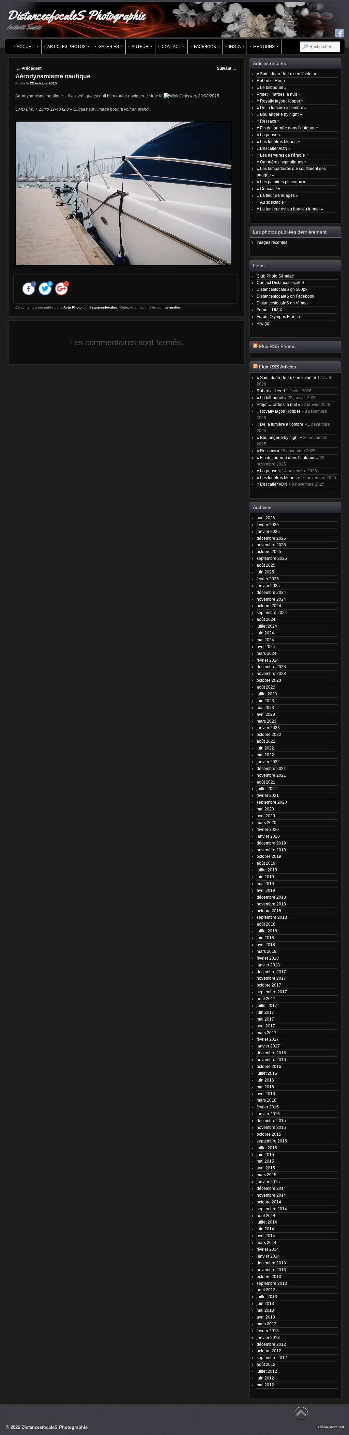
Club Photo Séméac (275, 276)
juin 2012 (265, 1378)
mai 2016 (265, 1087)
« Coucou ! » (268, 188)
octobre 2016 (269, 1066)
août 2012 (266, 1364)
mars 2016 (266, 1100)
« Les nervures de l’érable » (282, 155)
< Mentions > (264, 47)
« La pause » (269, 134)
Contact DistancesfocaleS (280, 282)
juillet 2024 (267, 626)
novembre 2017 (271, 978)
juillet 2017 (267, 1005)
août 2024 (266, 619)
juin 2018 (265, 937)
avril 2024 (266, 646)
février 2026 (268, 524)
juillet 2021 (267, 788)
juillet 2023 (267, 694)
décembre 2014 (271, 1188)
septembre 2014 (272, 1209)
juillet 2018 (267, 931)
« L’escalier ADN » (274, 148)
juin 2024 (265, 633)
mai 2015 (265, 1161)
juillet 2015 (267, 1148)
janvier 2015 (268, 1181)
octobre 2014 (269, 1202)
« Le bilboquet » (272, 87)
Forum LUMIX (269, 310)
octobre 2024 (269, 605)
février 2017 (268, 1039)
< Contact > (171, 47)
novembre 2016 (271, 1059)
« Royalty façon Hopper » (280, 101)
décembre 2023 (271, 666)
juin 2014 (265, 1229)
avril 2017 (266, 1026)
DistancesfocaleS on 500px (282, 289)
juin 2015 (265, 1154)
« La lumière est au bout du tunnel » (290, 209)
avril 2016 (266, 1093)
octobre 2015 (269, 1134)
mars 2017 (266, 1032)
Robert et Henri (271, 80)
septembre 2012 (272, 1357)
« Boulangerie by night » (279, 114)
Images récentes (272, 242)
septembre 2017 (272, 992)
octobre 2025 (269, 551)
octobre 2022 (269, 734)
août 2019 (266, 863)
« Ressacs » (268, 121)
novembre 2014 (271, 1195)
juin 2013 (265, 1303)
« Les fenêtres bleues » (278, 141)
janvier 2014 (268, 1256)
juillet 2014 (267, 1222)
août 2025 (266, 565)
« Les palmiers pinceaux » (281, 181)
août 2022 (266, 741)
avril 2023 (266, 714)
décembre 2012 (271, 1344)
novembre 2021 (271, 775)
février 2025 (268, 579)
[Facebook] (339, 33)
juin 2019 (265, 876)
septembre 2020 (272, 802)
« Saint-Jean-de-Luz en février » (286, 74)
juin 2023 (265, 700)
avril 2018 (266, 944)
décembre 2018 (271, 897)
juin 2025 (265, 572)
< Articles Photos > (66, 47)
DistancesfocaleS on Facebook (285, 296)
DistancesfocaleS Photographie (76, 15)
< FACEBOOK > (205, 47)
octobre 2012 (269, 1351)
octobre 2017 (269, 985)
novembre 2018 (271, 904)
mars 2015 (266, 1174)
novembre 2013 (271, 1269)
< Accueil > (26, 47)
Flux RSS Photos (277, 346)
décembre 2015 (271, 1120)
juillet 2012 (267, 1371)
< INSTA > (235, 47)
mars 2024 (266, 653)
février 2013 (268, 1330)
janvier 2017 (268, 1046)
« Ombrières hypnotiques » (282, 162)
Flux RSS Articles (277, 366)
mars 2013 (266, 1324)
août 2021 (266, 782)
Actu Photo (72, 307)
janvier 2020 (268, 836)
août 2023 (266, 687)
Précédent (29, 68)
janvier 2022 (268, 761)
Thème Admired (331, 1427)
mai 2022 (265, 755)
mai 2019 (265, 883)
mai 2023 (265, 707)
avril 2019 (266, 890)
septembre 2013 (272, 1283)
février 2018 (268, 958)
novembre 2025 (271, 544)
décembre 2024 (271, 592)
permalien (173, 307)
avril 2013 (266, 1317)
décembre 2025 (271, 538)
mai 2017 (265, 1019)
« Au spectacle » (272, 202)
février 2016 (268, 1107)
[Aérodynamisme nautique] (123, 264)
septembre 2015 (272, 1141)
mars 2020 (266, 822)
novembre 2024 (271, 599)
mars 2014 (266, 1242)
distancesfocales (103, 307)
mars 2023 (266, 721)
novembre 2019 (271, 850)
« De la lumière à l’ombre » (282, 107)
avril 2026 (266, 518)
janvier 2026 (268, 531)
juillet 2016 (267, 1073)
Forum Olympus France (278, 316)
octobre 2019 (269, 856)
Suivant (227, 68)
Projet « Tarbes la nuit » (278, 94)
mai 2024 (265, 639)
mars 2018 (266, 951)
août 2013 (266, 1290)
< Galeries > (108, 47)
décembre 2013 (271, 1263)
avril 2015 (266, 1168)
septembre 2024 (272, 612)
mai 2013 (265, 1310)
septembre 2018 (272, 917)
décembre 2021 (271, 768)
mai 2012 (265, 1385)
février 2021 (268, 795)
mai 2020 (265, 809)
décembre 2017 (271, 971)
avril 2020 (266, 816)
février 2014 (268, 1249)
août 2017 (266, 998)
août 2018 (266, 924)
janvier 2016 (268, 1113)
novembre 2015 (271, 1127)
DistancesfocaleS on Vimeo (282, 303)
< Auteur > (140, 47)
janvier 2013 (268, 1337)
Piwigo (263, 323)
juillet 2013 (267, 1296)
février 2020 (268, 829)
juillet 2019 (267, 870)
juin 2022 (265, 748)
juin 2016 (265, 1080)
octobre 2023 (269, 680)
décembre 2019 (271, 843)
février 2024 (268, 660)
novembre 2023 (271, 673)
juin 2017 (265, 1012)
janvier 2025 (268, 585)
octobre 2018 (269, 911)
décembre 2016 (271, 1053)
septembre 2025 (272, 558)
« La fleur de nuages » (277, 195)
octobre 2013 (269, 1276)
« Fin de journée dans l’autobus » (288, 128)
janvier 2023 (268, 727)
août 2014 (266, 1215)
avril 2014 (266, 1235)
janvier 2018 (268, 965)
